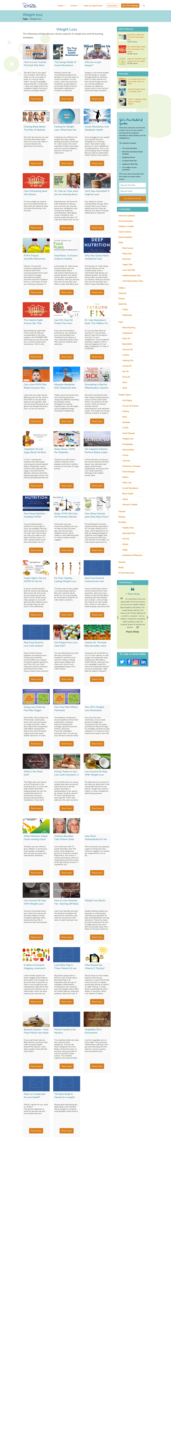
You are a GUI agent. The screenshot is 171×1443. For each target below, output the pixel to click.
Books (121, 567)
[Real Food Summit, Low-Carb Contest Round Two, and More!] (36, 632)
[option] (132, 612)
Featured (122, 293)
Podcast (122, 511)
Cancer (125, 455)
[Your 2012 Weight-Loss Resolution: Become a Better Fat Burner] (97, 696)
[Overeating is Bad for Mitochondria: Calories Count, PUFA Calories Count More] (97, 374)
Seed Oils (122, 304)
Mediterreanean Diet (131, 275)
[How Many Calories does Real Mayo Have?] (97, 503)
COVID (125, 427)
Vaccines (126, 460)
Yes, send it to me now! (132, 198)
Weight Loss (127, 438)
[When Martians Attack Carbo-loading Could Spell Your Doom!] (36, 825)
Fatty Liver (127, 482)
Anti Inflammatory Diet (132, 281)
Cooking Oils (127, 360)
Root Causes (127, 248)
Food (120, 322)
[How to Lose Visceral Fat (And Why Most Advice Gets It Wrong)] (36, 51)
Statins (125, 477)
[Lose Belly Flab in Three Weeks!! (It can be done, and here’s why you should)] (66, 954)
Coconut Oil (127, 349)
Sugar (125, 549)
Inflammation (128, 449)
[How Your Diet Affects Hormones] (66, 696)
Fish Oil (125, 538)
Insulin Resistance (130, 488)
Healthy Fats (128, 527)
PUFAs (125, 309)
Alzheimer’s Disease (131, 466)
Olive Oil (126, 377)
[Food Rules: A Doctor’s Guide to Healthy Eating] (66, 245)
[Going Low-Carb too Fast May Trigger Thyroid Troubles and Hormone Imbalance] (36, 696)
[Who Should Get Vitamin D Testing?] (97, 954)
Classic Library (124, 231)
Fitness (121, 298)
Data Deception (125, 237)
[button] (144, 6)
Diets (120, 242)
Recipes (121, 516)
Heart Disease (128, 433)
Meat (124, 388)
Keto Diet (126, 259)
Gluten (125, 544)
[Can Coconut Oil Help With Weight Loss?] (36, 890)
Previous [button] (118, 617)
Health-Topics (124, 394)
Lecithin (125, 355)
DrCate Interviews (126, 573)
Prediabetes (127, 444)
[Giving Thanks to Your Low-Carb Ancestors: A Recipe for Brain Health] (66, 761)
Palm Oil (126, 338)
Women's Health (129, 504)
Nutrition (122, 522)
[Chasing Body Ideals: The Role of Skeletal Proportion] (36, 116)
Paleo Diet (127, 253)
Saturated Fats (128, 533)
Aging (125, 499)
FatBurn (122, 288)
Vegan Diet (127, 264)
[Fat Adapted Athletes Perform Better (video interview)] (97, 438)
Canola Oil (127, 366)
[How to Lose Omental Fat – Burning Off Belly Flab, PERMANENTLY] (66, 890)
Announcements (125, 221)
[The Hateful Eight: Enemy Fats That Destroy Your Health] (36, 309)
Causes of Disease (130, 406)
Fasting (125, 411)
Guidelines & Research (132, 555)
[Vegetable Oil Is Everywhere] (97, 1019)
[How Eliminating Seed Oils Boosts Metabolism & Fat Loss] (36, 180)
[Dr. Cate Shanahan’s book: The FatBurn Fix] (97, 309)
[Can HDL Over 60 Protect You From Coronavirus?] (66, 309)
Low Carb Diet (128, 270)
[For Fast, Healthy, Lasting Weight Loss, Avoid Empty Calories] (66, 567)
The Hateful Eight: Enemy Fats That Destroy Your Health (136, 49)
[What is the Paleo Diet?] (36, 761)
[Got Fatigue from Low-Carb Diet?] (66, 632)
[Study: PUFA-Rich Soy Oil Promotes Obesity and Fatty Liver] (66, 503)
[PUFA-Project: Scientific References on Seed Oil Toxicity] (36, 245)
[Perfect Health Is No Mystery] (66, 1019)
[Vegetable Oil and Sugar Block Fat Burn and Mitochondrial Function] (36, 438)
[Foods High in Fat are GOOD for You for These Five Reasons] (36, 567)
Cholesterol (127, 333)
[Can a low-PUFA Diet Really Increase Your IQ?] (36, 374)
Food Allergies (128, 471)
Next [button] (147, 617)
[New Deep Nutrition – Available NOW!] (36, 503)
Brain (124, 417)
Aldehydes (127, 315)
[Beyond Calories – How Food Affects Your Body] (36, 1019)
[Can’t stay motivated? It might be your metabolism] (97, 180)
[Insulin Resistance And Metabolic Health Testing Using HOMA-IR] (97, 116)
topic (25, 18)
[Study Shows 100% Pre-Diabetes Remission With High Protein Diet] (66, 438)
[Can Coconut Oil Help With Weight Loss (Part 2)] (97, 761)
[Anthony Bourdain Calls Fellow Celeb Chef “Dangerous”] (66, 825)
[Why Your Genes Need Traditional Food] (97, 245)
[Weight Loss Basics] (97, 890)
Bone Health (127, 493)
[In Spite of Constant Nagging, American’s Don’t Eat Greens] (36, 954)
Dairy (124, 382)
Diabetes (126, 422)
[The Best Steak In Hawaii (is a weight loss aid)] (66, 1083)
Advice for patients (126, 215)
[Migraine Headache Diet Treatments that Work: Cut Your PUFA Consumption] (66, 374)
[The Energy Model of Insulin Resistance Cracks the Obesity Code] (66, 51)
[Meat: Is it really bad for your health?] (36, 1083)
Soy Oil (125, 371)
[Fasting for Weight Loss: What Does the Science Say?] (66, 116)
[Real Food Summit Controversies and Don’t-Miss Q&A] (97, 567)
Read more (36, 98)
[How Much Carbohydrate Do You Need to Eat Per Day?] (97, 825)
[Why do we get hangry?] (97, 51)
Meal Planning (128, 327)
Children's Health (126, 226)
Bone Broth (127, 344)
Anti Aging (127, 400)
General (121, 562)
